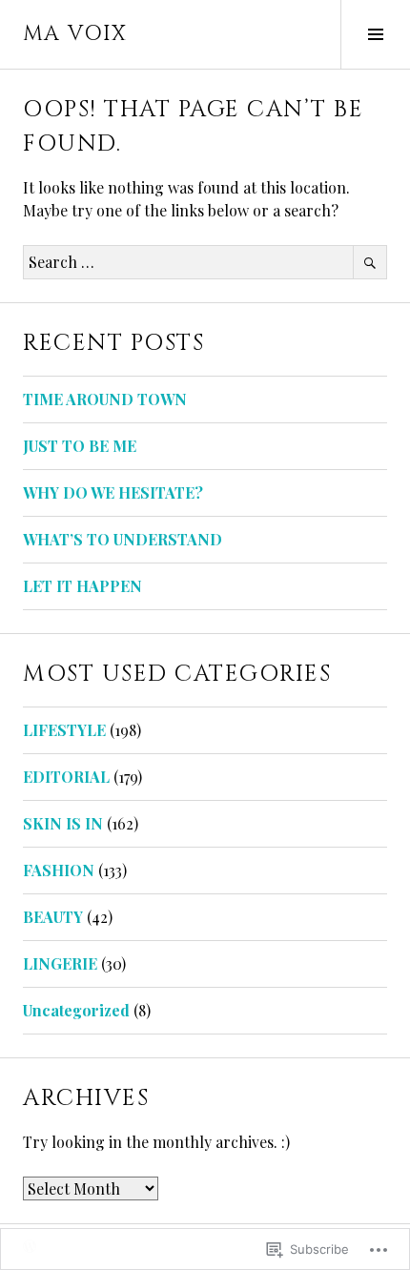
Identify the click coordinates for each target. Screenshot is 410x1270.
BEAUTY (53, 917)
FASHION (58, 870)
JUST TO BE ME (79, 446)
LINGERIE (60, 963)
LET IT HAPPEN (82, 586)
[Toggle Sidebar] (375, 34)
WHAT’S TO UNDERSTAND (122, 539)
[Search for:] (205, 262)
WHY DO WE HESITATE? (113, 492)
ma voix (75, 34)
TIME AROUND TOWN (105, 399)
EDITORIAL (66, 777)
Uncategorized (76, 1010)
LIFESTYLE (64, 730)
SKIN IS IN (63, 823)
